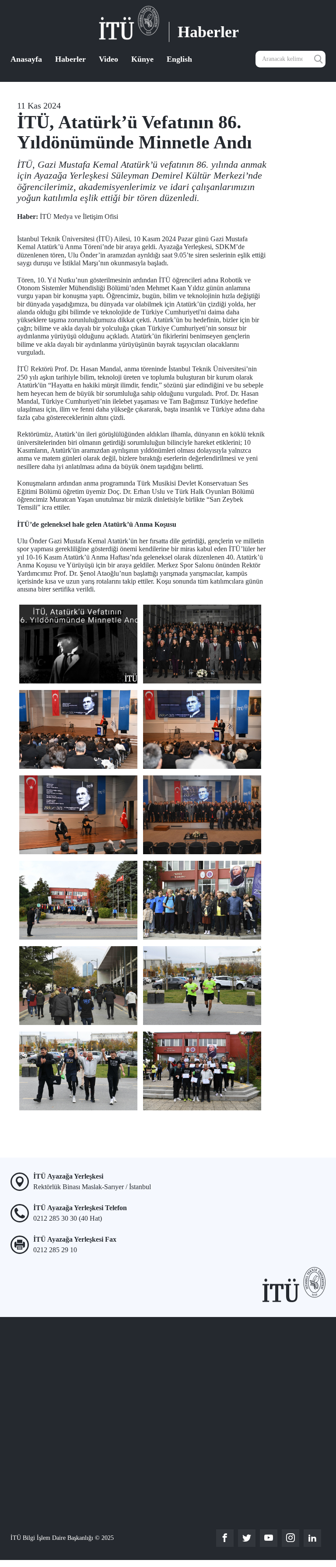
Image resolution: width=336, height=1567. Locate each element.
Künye (142, 59)
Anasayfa (26, 59)
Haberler (70, 59)
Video (108, 59)
